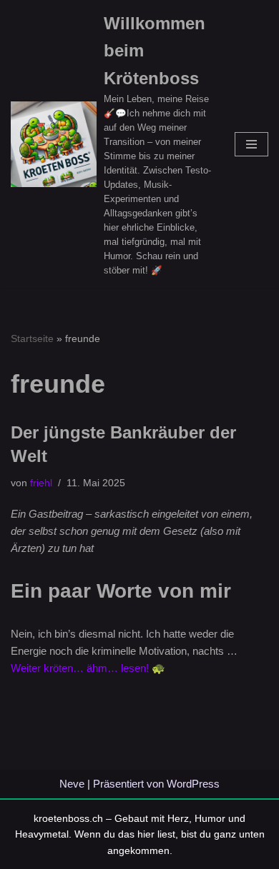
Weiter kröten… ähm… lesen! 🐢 (88, 668)
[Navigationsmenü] (251, 144)
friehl (41, 483)
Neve (71, 784)
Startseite (32, 338)
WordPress (193, 784)
